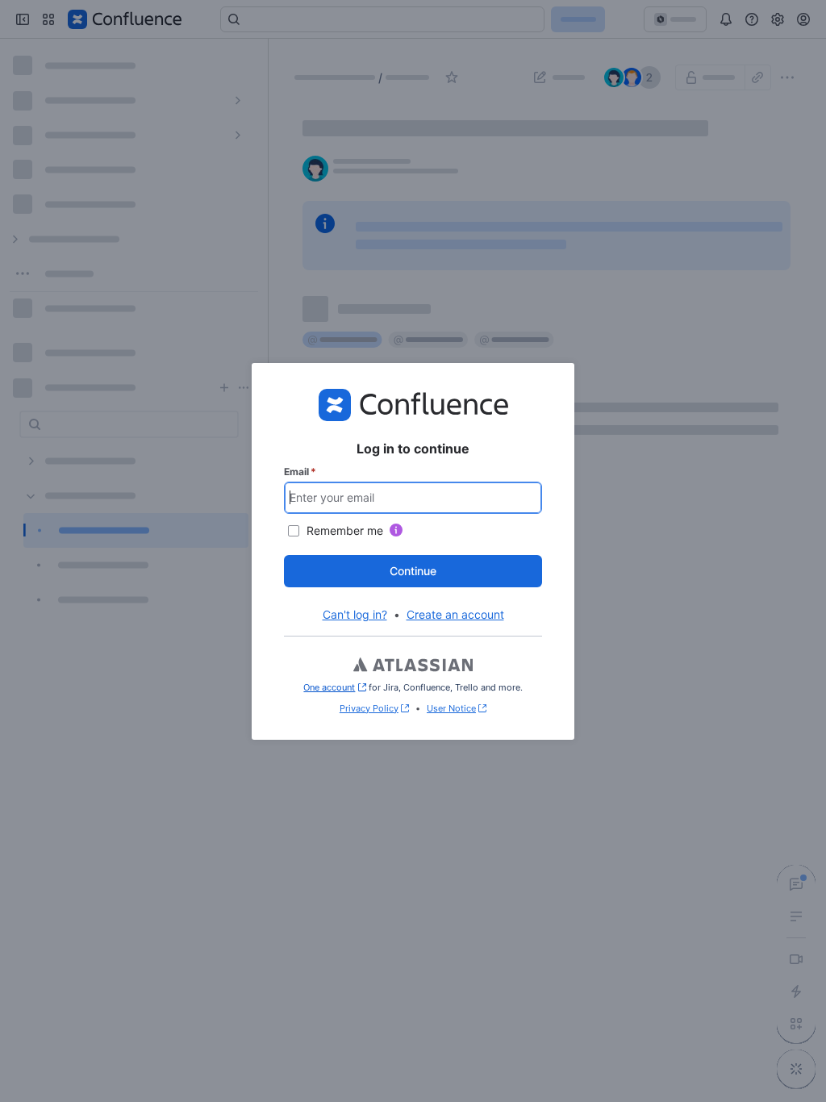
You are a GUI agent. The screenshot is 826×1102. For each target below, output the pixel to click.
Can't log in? (355, 614)
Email (300, 471)
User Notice (451, 708)
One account (334, 687)
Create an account (455, 614)
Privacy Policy (369, 708)
